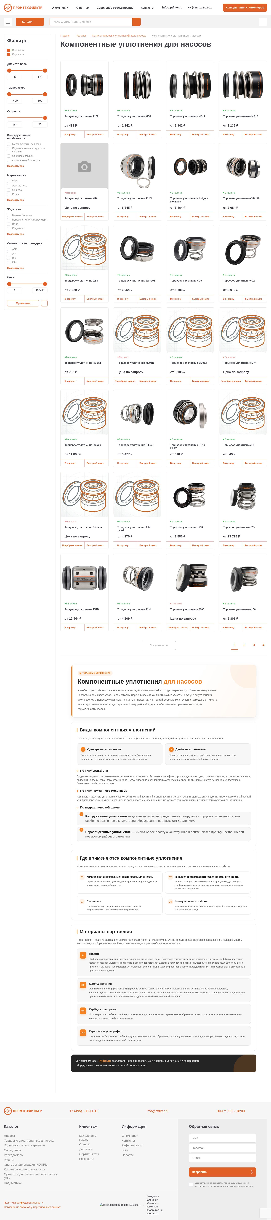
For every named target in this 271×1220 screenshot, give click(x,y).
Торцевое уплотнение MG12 (187, 116)
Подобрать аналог (72, 216)
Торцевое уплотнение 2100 (81, 116)
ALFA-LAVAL (19, 185)
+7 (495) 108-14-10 (200, 7)
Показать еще (159, 645)
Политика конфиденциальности (23, 1202)
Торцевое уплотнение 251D (82, 609)
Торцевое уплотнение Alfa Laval (133, 529)
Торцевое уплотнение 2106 (187, 609)
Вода (15, 224)
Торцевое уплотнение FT (239, 445)
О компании (60, 7)
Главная (65, 35)
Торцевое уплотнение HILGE (135, 445)
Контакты (147, 7)
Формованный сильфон (26, 160)
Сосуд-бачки (12, 1150)
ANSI (15, 249)
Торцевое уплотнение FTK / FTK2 (187, 446)
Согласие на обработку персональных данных (32, 1207)
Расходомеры (14, 1155)
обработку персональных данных (230, 1183)
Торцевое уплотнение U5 (186, 280)
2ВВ (14, 181)
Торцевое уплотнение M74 (239, 362)
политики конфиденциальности (237, 1186)
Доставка (85, 1149)
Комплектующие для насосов (24, 1169)
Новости (128, 1155)
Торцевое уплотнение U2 (239, 280)
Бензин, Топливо (22, 215)
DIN (14, 262)
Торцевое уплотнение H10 (81, 198)
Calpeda (17, 190)
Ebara (15, 194)
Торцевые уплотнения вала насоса (29, 1140)
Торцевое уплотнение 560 (186, 527)
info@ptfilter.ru (172, 7)
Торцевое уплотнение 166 (239, 609)
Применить (23, 303)
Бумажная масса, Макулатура (29, 219)
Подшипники (13, 1183)
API (14, 253)
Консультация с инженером (245, 7)
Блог (125, 1150)
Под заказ (18, 54)
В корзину (70, 134)
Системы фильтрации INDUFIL (26, 1164)
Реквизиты (86, 1158)
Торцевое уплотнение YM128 (241, 198)
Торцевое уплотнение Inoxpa (83, 445)
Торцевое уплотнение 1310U (135, 198)
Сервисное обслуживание (115, 7)
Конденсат (18, 228)
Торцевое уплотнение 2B (239, 527)
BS (14, 258)
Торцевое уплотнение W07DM (136, 280)
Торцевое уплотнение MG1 (134, 116)
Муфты (9, 1159)
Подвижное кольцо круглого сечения (28, 150)
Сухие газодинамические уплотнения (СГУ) (30, 1176)
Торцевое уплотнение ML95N (135, 362)
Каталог (81, 35)
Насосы (9, 1135)
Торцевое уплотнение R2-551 (83, 362)
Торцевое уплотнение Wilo (81, 280)
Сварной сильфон (22, 156)
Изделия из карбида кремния (24, 1145)
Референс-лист (133, 1145)
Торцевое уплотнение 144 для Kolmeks (189, 200)
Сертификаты (89, 1154)
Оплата (84, 1144)
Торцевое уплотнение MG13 (240, 116)
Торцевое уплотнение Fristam (83, 527)
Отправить (199, 1172)
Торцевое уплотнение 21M (134, 609)
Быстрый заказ (95, 134)
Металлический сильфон (26, 144)
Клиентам (82, 7)
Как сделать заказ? (87, 1137)
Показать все (15, 166)
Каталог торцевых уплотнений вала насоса (119, 35)
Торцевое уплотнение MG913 (188, 362)
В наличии (18, 50)
